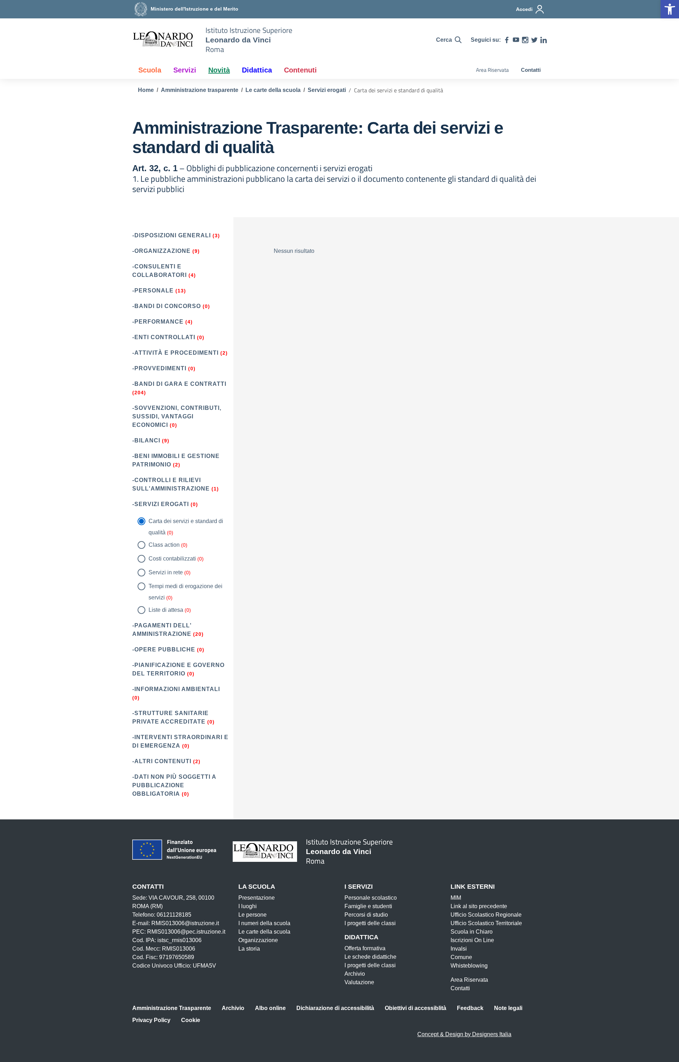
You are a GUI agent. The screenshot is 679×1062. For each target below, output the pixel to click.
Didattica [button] (257, 70)
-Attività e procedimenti (175, 353)
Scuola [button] (149, 70)
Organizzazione (258, 940)
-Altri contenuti (161, 761)
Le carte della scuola (264, 932)
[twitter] (534, 40)
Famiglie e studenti (368, 906)
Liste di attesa (166, 610)
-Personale (153, 291)
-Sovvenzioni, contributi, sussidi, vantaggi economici (176, 416)
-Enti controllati (163, 337)
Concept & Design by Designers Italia (464, 1034)
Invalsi (459, 949)
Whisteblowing (469, 966)
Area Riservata (492, 70)
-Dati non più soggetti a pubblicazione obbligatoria (174, 785)
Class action (164, 545)
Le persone (252, 915)
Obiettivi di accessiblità (415, 1008)
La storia (249, 949)
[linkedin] (543, 40)
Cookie (190, 1020)
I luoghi (247, 906)
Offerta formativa (364, 948)
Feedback (470, 1008)
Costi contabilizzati (172, 559)
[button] (670, 9)
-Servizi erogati (160, 504)
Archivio (354, 974)
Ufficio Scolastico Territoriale (486, 923)
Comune (461, 957)
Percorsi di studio (366, 915)
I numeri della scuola (264, 923)
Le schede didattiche (370, 957)
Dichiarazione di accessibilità (335, 1008)
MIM (456, 898)
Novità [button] (219, 70)
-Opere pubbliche (163, 649)
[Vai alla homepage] (164, 40)
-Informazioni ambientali (176, 689)
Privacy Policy (151, 1020)
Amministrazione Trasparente (171, 1008)
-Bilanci (146, 440)
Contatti (531, 70)
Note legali (508, 1008)
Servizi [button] (184, 70)
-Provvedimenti (159, 368)
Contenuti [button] (300, 70)
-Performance (158, 322)
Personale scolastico (370, 898)
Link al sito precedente (479, 906)
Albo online (270, 1008)
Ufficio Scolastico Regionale (486, 915)
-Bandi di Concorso (166, 306)
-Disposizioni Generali (171, 235)
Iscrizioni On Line (472, 940)
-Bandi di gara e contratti (179, 384)
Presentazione (256, 898)
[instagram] (525, 40)
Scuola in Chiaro (472, 932)
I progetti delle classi (370, 923)
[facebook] (507, 40)
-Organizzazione (161, 251)
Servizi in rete (166, 572)
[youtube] (516, 40)
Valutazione (359, 982)
